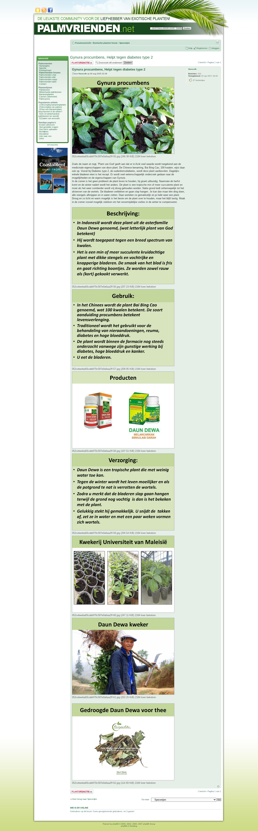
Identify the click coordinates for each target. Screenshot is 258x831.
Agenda (42, 68)
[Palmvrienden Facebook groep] (50, 12)
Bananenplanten (46, 94)
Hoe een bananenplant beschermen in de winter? (50, 110)
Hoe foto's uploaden (48, 129)
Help (190, 48)
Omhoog (218, 786)
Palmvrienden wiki (47, 77)
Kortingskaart (45, 70)
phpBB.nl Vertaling (129, 826)
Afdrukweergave (217, 42)
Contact (42, 84)
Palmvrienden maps (48, 79)
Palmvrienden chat (47, 75)
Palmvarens (44, 99)
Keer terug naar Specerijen (84, 799)
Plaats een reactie (78, 61)
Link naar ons (45, 136)
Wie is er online (79, 808)
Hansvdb (83, 74)
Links (41, 138)
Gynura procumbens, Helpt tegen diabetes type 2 (111, 57)
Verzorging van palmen (51, 107)
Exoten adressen (47, 125)
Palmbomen (44, 90)
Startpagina (44, 66)
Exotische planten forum (105, 43)
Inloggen (215, 48)
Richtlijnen (43, 131)
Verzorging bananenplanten (53, 105)
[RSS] (44, 12)
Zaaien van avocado (50, 118)
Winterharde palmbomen (50, 92)
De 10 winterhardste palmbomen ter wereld (49, 115)
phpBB (116, 824)
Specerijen (124, 43)
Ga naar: (145, 799)
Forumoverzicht (83, 43)
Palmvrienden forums (49, 72)
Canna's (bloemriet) (48, 96)
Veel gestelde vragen (48, 127)
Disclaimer (44, 134)
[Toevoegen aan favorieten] (38, 12)
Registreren (202, 48)
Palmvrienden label (47, 82)
